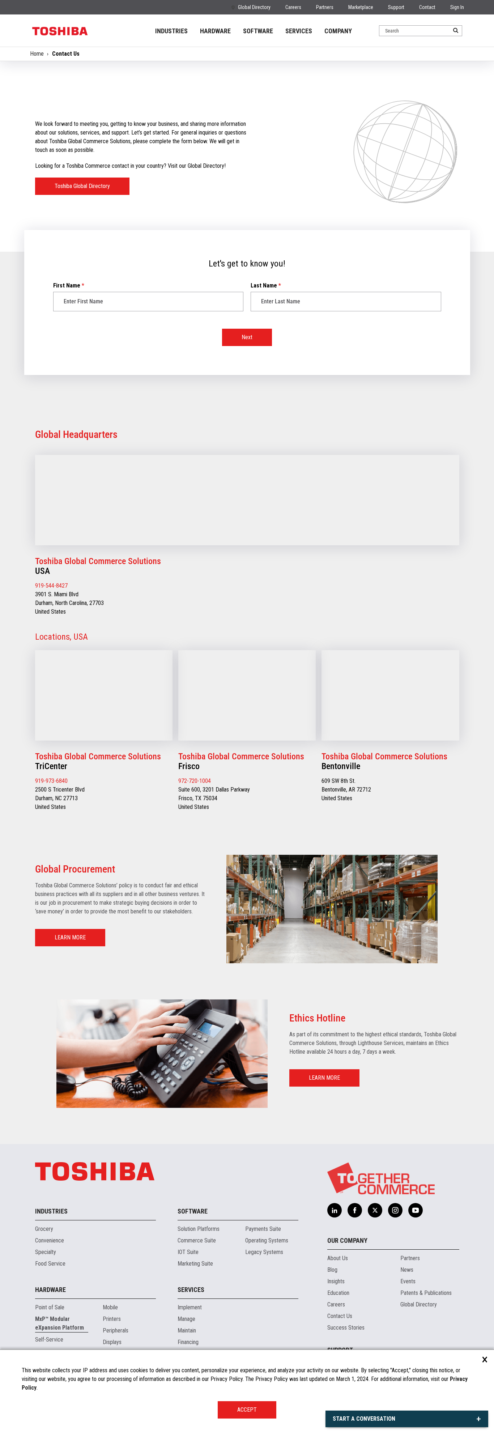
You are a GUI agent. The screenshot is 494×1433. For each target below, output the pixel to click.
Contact (427, 7)
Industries (51, 1211)
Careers (293, 7)
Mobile (110, 1307)
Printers (112, 1318)
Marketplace (360, 7)
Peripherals (115, 1330)
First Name (68, 285)
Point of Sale (49, 1307)
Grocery (44, 1228)
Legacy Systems (264, 1252)
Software (193, 1211)
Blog (332, 1269)
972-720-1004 (194, 780)
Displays (112, 1342)
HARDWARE (215, 31)
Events (408, 1281)
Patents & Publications (426, 1292)
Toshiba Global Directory (82, 186)
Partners (324, 7)
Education (338, 1292)
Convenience (49, 1240)
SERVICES (298, 31)
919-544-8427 (51, 585)
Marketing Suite (195, 1263)
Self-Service (49, 1339)
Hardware (50, 1289)
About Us (337, 1258)
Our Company (347, 1240)
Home (37, 53)
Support (396, 7)
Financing (188, 1342)
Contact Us (339, 1316)
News (406, 1269)
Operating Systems (266, 1240)
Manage (186, 1318)
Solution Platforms (199, 1228)
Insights (336, 1281)
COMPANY (338, 31)
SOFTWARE (258, 31)
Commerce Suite (197, 1240)
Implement (190, 1307)
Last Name (266, 285)
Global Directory (254, 7)
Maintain (187, 1330)
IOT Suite (188, 1252)
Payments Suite (263, 1228)
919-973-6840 (51, 780)
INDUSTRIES (171, 31)
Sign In (457, 7)
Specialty (45, 1252)
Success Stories (346, 1327)
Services (191, 1289)
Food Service (50, 1263)
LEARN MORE (70, 937)
